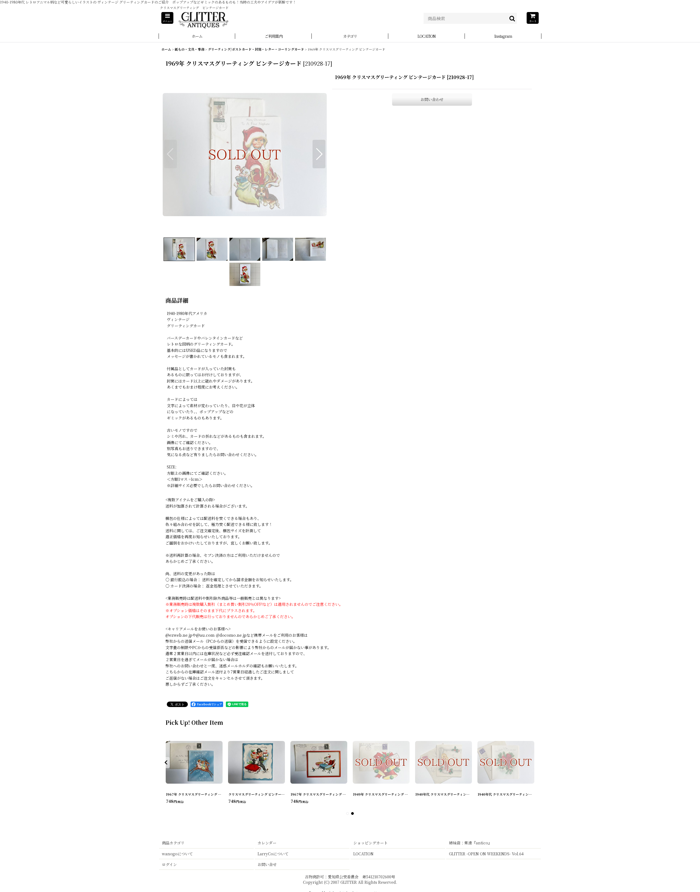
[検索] (512, 18)
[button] (167, 18)
